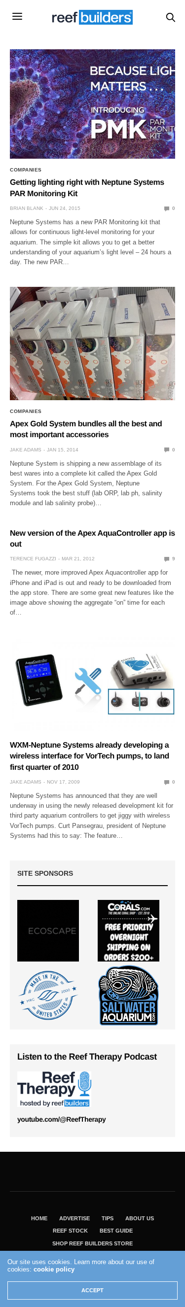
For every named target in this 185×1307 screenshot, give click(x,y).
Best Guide (116, 1231)
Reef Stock (70, 1231)
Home (39, 1218)
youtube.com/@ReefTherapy (61, 1119)
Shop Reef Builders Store (92, 1243)
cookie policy (54, 1269)
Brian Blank (26, 208)
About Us (139, 1218)
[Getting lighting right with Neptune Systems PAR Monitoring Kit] (92, 104)
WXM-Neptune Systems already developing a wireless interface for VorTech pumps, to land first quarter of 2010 (89, 756)
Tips (107, 1218)
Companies (26, 170)
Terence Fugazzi (33, 558)
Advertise (74, 1218)
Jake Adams (25, 449)
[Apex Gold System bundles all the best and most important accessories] (92, 343)
